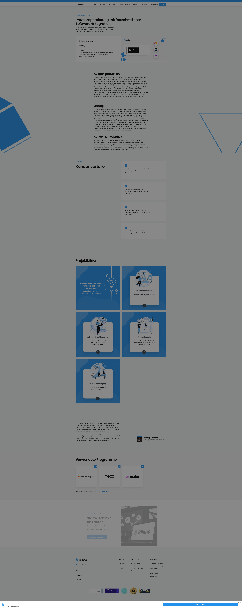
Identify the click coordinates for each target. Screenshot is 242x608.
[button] (51, 606)
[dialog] (121, 604)
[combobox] (238, 602)
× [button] (240, 602)
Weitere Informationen (90, 604)
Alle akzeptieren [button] (200, 604)
